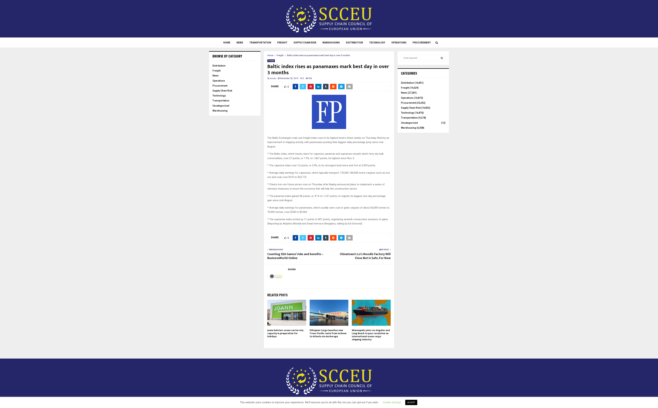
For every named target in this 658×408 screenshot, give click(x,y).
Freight (282, 42)
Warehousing (331, 42)
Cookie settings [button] (392, 402)
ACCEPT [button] (411, 402)
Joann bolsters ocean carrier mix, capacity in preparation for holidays (285, 333)
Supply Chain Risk (305, 42)
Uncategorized (220, 105)
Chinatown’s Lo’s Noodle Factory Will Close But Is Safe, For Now (365, 256)
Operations (398, 42)
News (239, 42)
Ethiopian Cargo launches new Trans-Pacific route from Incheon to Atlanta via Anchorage (328, 333)
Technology (377, 42)
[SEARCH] (442, 58)
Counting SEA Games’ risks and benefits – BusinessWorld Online (295, 256)
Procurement (422, 42)
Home (226, 42)
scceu (273, 78)
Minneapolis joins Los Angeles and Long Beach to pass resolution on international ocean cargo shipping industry (371, 335)
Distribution (354, 42)
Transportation (260, 42)
